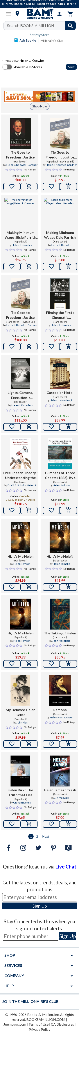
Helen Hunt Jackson (61, 717)
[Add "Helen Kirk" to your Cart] (29, 824)
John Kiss (22, 722)
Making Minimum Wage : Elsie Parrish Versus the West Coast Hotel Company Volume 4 (20, 235)
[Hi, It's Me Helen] (20, 537)
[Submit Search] (70, 25)
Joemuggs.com (15, 1024)
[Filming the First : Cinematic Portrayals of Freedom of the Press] (60, 293)
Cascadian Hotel (60, 392)
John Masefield (61, 640)
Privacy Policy (39, 1029)
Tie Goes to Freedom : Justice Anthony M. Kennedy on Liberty (21, 155)
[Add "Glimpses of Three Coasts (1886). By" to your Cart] (68, 510)
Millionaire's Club (52, 40)
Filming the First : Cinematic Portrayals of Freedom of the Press (60, 315)
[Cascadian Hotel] (60, 373)
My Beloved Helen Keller (20, 712)
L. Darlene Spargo (62, 402)
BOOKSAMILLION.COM (45, 1019)
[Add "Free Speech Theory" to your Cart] (29, 510)
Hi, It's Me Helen (20, 556)
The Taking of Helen (60, 633)
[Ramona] (60, 690)
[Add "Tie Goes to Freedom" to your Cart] (29, 186)
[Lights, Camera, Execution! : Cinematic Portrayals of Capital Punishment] (20, 373)
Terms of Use (38, 1024)
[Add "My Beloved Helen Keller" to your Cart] (29, 744)
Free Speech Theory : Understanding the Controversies (20, 475)
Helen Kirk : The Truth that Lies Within (20, 793)
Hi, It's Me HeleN (60, 556)
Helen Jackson (61, 485)
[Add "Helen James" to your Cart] (68, 824)
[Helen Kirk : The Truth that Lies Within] (20, 771)
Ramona (60, 710)
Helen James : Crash (60, 790)
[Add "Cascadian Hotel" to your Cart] (68, 427)
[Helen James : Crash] (60, 771)
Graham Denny (22, 802)
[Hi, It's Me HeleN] (59, 537)
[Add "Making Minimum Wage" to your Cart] (29, 266)
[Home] (39, 14)
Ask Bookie (28, 40)
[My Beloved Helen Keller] (20, 690)
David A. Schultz (16, 485)
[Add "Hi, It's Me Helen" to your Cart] (29, 587)
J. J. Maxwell (61, 797)
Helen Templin (22, 563)
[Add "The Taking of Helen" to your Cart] (68, 664)
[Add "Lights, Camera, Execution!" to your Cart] (29, 427)
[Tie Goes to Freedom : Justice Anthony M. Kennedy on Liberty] (20, 133)
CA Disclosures (62, 1024)
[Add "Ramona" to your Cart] (68, 744)
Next (45, 836)
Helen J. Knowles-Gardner (22, 164)
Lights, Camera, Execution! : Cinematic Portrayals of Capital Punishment (20, 395)
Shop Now (39, 106)
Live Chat (65, 867)
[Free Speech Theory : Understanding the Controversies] (20, 453)
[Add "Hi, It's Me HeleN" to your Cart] (68, 587)
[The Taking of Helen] (60, 614)
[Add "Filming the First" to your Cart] (68, 346)
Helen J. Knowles (22, 245)
